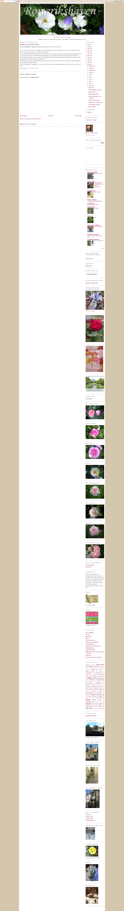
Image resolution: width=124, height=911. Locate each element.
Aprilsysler (96, 208)
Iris (92, 684)
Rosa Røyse (89, 567)
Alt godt (87, 634)
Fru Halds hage (91, 190)
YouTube (101, 708)
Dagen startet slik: (92, 92)
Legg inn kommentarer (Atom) (33, 118)
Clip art (87, 638)
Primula (89, 696)
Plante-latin (88, 655)
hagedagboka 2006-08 (91, 715)
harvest (87, 679)
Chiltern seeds (89, 816)
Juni (95, 217)
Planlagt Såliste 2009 (93, 94)
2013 (88, 55)
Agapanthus (88, 664)
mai (90, 79)
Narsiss (93, 691)
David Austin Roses (90, 640)
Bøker (102, 666)
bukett (96, 666)
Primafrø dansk (89, 818)
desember (91, 66)
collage (92, 669)
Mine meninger (94, 689)
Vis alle (102, 248)
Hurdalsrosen (89, 683)
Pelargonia (99, 692)
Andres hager (100, 664)
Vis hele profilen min (90, 135)
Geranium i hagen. (98, 173)
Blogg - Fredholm (92, 199)
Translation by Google (91, 120)
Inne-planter (98, 683)
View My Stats (89, 258)
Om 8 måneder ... (92, 106)
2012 (88, 57)
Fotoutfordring (89, 672)
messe (87, 689)
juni (90, 77)
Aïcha (93, 664)
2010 (88, 62)
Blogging (90, 666)
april (90, 81)
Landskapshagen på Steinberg (94, 201)
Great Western (93, 676)
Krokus (100, 686)
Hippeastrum (99, 681)
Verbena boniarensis (90, 706)
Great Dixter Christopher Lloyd (93, 646)
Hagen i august (97, 192)
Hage (26, 69)
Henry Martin (101, 679)
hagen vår (90, 216)
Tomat (96, 701)
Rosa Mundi (99, 697)
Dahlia (87, 671)
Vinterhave (100, 706)
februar (90, 85)
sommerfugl (88, 701)
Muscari (87, 691)
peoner (87, 694)
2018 (88, 49)
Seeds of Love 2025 (98, 240)
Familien (100, 671)
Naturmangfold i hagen (92, 204)
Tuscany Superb (98, 703)
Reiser (100, 696)
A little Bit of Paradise (93, 234)
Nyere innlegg (23, 115)
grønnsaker (101, 676)
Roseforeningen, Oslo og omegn (93, 657)
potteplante (101, 694)
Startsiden (50, 115)
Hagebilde (100, 678)
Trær (101, 701)
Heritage (90, 681)
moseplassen (90, 203)
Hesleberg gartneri (90, 565)
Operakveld (91, 87)
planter (93, 694)
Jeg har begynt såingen (94, 104)
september (91, 70)
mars (90, 83)
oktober (91, 68)
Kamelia (87, 686)
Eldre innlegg (78, 115)
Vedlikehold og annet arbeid (93, 704)
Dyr (93, 671)
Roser (88, 700)
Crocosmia (100, 669)
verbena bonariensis (90, 820)
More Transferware (98, 226)
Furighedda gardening (93, 239)
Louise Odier (89, 688)
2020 (88, 44)
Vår (87, 708)
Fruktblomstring (98, 672)
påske (94, 696)
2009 (88, 64)
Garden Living (91, 207)
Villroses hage (91, 181)
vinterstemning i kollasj (94, 100)
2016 (88, 53)
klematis (94, 686)
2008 (88, 112)
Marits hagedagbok (92, 172)
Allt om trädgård (89, 632)
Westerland (95, 708)
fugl (94, 674)
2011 (88, 59)
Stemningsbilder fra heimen (95, 89)
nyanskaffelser (89, 693)
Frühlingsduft (88, 674)
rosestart (99, 699)
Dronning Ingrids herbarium (92, 642)
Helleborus (92, 679)
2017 (88, 51)
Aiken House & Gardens (93, 225)
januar (90, 109)
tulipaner (88, 703)
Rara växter (88, 814)
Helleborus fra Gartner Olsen (95, 102)
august (90, 72)
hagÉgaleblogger (90, 648)
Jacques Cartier (99, 684)
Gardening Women (90, 644)
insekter (87, 684)
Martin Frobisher (98, 688)
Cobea (87, 669)
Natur (100, 691)
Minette (101, 689)
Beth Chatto (88, 636)
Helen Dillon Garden (90, 649)
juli (89, 74)
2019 (88, 46)
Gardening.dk (89, 398)
